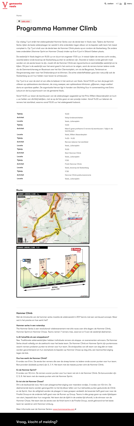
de (120, 3)
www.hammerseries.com (63, 409)
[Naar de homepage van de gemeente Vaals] (12, 5)
